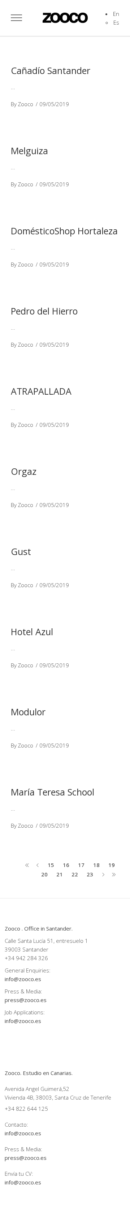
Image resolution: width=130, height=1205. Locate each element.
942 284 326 (32, 958)
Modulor (28, 712)
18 (96, 864)
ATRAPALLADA (41, 391)
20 (44, 874)
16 (66, 864)
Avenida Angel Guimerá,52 (37, 1088)
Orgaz (23, 471)
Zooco (25, 104)
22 (75, 874)
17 (81, 864)
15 (51, 864)
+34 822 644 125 (26, 1108)
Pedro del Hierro (44, 311)
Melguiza (29, 150)
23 (90, 874)
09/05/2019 (54, 104)
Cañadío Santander (50, 70)
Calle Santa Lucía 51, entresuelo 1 (46, 940)
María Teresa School (52, 792)
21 (59, 874)
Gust (21, 551)
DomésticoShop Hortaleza (64, 231)
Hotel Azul (32, 631)
